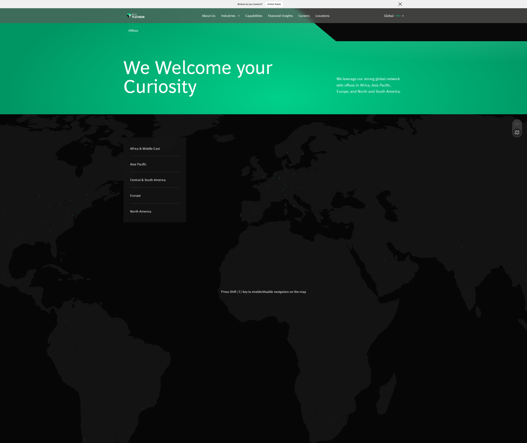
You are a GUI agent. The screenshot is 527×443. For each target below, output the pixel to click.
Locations (322, 15)
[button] (230, 15)
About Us (208, 15)
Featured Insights (280, 15)
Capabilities (253, 15)
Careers (304, 15)
